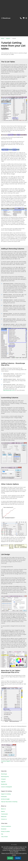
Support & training (6, 794)
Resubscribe (4, 784)
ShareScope (5, 18)
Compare (3, 779)
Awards (3, 811)
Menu (26, 18)
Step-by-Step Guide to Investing (9, 801)
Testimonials (4, 814)
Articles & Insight (5, 799)
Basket (23, 18)
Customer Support (5, 761)
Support (8, 38)
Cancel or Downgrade (6, 786)
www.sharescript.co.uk (9, 390)
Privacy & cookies (5, 831)
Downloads (4, 796)
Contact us (21, 18)
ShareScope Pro (5, 776)
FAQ (2, 834)
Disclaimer (3, 829)
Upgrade (3, 781)
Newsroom (3, 816)
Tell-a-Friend (4, 836)
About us (3, 809)
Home (2, 38)
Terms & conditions (6, 826)
